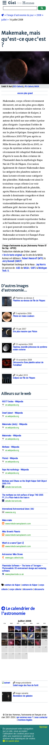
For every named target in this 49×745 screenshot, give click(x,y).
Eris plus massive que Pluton (25, 331)
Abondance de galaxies (23, 696)
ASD (18, 268)
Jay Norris (41, 264)
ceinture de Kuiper (12, 585)
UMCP (18, 261)
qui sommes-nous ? (25, 717)
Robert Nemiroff (29, 258)
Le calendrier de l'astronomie (18, 611)
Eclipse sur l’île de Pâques (24, 378)
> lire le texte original (12, 255)
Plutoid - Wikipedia (10, 458)
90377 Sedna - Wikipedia (12, 401)
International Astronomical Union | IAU (18, 509)
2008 (39, 15)
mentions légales (25, 720)
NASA (36, 86)
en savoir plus (12, 741)
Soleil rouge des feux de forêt (25, 685)
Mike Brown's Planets (11, 531)
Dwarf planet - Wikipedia (12, 413)
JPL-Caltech (29, 86)
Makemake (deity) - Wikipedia (14, 424)
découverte (28, 589)
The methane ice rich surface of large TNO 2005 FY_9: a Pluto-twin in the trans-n (22, 496)
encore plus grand (25, 93)
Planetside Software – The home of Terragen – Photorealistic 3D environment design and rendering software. (24, 568)
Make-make (7, 520)
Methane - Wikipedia (10, 447)
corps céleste (15, 589)
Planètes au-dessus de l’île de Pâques (29, 300)
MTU (41, 258)
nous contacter (41, 717)
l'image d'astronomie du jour (20, 15)
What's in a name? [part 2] (13, 543)
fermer (43, 726)
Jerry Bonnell (8, 261)
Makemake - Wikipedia (11, 435)
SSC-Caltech (18, 86)
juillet (4, 19)
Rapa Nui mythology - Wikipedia (15, 469)
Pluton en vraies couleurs (23, 316)
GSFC (33, 268)
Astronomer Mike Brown (12, 554)
